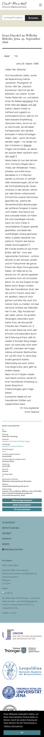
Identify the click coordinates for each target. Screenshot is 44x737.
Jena (4, 451)
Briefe (5, 544)
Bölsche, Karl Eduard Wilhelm (13, 446)
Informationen (13, 549)
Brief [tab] (7, 56)
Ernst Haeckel (11, 528)
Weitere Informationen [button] (13, 726)
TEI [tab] (16, 56)
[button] (40, 5)
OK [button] (22, 733)
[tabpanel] (22, 238)
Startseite (8, 522)
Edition (6, 538)
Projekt (6, 533)
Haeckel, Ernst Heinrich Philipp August (16, 441)
